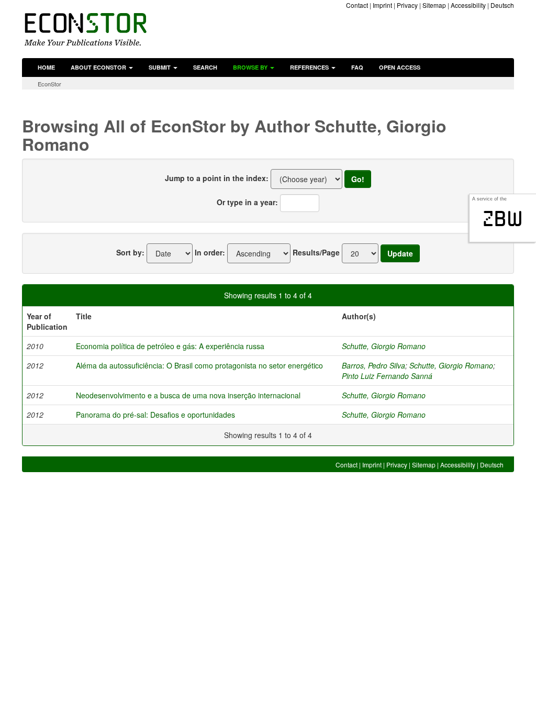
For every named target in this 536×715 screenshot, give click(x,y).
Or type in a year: (247, 202)
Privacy (407, 5)
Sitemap (434, 5)
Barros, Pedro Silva (373, 365)
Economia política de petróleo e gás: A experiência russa (170, 346)
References (310, 67)
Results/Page (316, 252)
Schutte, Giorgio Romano (384, 346)
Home (46, 67)
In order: (210, 252)
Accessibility (468, 5)
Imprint (382, 5)
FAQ (357, 67)
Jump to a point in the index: (217, 178)
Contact (357, 5)
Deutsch (502, 5)
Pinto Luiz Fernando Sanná (387, 376)
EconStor (49, 84)
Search (205, 67)
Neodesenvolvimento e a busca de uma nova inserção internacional (188, 395)
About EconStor (99, 67)
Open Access (399, 67)
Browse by (251, 67)
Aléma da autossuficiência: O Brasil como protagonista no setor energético (199, 365)
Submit (160, 67)
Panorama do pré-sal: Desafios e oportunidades (155, 414)
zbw (503, 219)
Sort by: (130, 252)
